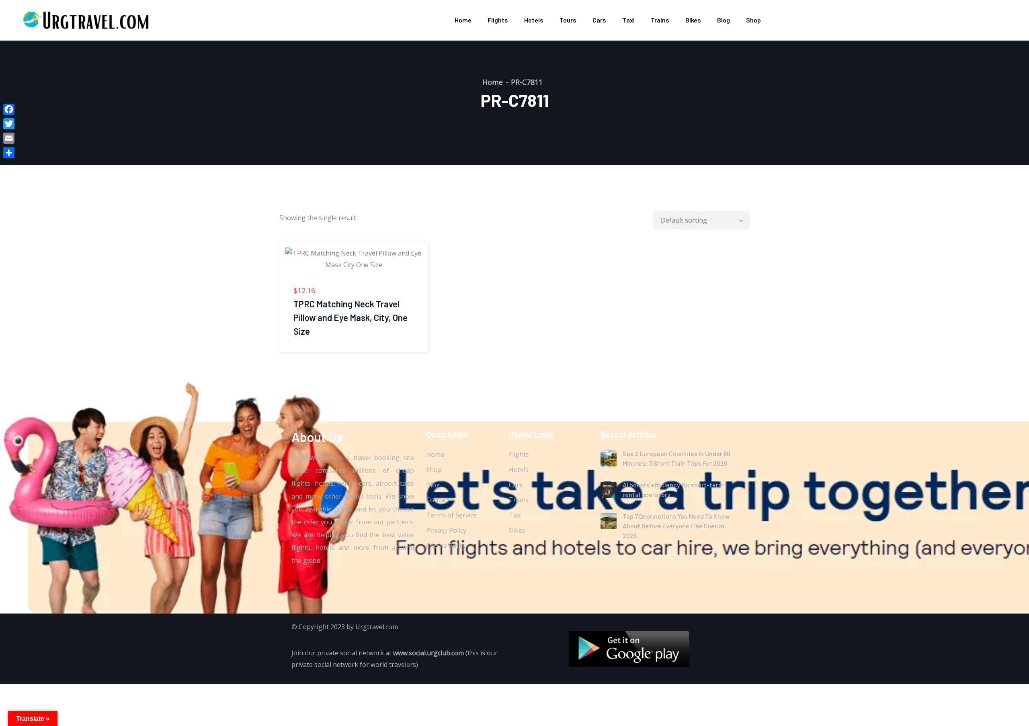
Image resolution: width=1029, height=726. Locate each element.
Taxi (628, 20)
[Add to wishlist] (285, 243)
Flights (498, 20)
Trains (660, 20)
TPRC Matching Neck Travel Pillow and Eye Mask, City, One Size (350, 317)
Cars (599, 20)
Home (463, 20)
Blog (723, 20)
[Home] (86, 19)
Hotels (533, 20)
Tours (568, 20)
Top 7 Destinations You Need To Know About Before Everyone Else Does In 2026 (676, 525)
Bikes (693, 20)
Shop (753, 20)
